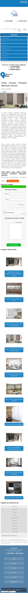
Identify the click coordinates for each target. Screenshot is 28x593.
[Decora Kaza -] (14, 12)
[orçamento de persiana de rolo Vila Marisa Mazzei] (14, 313)
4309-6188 (8, 21)
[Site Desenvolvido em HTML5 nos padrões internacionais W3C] (12, 591)
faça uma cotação (13, 181)
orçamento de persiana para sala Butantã (14, 374)
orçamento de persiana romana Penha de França (14, 349)
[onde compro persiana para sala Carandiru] (14, 388)
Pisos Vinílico (4, 52)
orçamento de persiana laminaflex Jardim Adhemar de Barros (14, 273)
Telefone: (21, 204)
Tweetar (4, 91)
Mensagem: (19, 222)
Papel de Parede (5, 38)
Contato (14, 577)
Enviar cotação (14, 245)
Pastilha (3, 41)
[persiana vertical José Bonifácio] (14, 413)
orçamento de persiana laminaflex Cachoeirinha (14, 448)
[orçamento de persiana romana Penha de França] (14, 338)
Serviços (14, 35)
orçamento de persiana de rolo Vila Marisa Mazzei (14, 324)
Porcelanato (4, 55)
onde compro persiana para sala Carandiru (14, 400)
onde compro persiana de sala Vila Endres (14, 473)
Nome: (7, 193)
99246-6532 (23, 21)
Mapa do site (14, 581)
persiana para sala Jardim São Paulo (14, 299)
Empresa (14, 563)
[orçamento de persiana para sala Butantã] (14, 363)
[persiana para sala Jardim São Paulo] (14, 288)
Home (14, 558)
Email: (7, 199)
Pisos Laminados (5, 48)
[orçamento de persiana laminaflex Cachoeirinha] (14, 437)
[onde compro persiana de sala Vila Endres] (14, 462)
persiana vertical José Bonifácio (14, 424)
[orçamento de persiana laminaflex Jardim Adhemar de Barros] (14, 261)
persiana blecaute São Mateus (14, 497)
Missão (14, 568)
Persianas (4, 45)
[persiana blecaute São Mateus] (14, 487)
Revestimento (5, 59)
